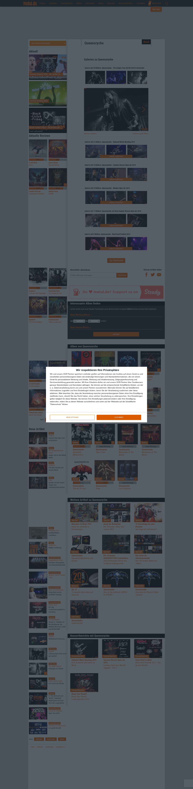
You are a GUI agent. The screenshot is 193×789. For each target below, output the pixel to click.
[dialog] (96, 394)
